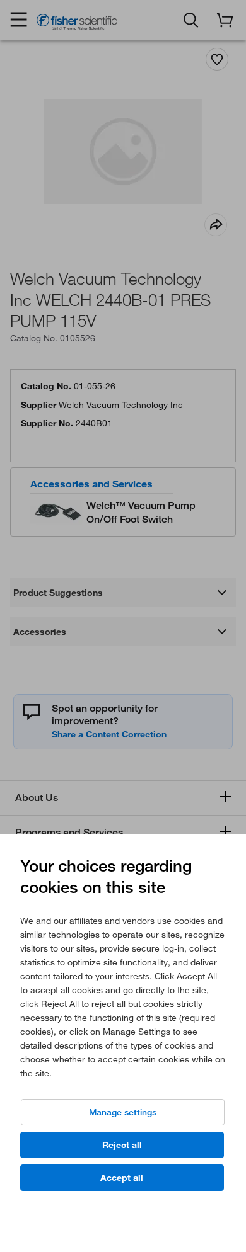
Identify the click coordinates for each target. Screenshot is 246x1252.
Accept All (121, 1177)
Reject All (122, 1145)
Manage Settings (122, 1112)
